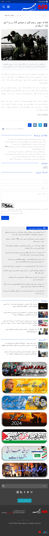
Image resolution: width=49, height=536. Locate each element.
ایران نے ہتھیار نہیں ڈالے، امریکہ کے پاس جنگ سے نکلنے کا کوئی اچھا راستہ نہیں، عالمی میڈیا (19, 323)
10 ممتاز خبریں (37, 228)
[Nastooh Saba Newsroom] (44, 532)
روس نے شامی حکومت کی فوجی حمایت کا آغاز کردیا (26, 139)
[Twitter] (28, 492)
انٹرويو (43, 339)
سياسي (44, 15)
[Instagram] (31, 492)
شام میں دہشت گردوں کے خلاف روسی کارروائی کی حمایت (25, 142)
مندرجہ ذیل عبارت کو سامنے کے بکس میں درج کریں (28, 209)
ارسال (5, 218)
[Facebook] (24, 492)
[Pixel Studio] (38, 532)
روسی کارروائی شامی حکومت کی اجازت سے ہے (28, 156)
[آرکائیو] (17, 492)
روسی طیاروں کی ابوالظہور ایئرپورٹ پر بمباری (26, 151)
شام (45, 167)
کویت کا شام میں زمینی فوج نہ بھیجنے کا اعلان (27, 159)
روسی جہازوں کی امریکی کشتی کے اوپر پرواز (28, 144)
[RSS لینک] (21, 492)
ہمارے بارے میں (24, 520)
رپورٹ (44, 300)
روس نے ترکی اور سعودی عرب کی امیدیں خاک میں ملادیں (25, 154)
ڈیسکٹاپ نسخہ (24, 500)
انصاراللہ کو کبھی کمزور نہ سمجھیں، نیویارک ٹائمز (23, 266)
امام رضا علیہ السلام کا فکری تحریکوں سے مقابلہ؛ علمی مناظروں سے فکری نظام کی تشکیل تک (19, 345)
